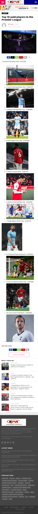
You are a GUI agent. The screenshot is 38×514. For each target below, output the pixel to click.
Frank (11, 24)
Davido (27, 492)
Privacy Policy (20, 509)
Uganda (12, 478)
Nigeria (18, 478)
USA (27, 496)
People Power (22, 480)
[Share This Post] (13, 57)
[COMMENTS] (29, 57)
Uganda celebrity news (9, 483)
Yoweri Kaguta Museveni (9, 480)
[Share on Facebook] (9, 57)
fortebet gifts (26, 478)
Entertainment (14, 507)
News (32, 492)
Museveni (32, 496)
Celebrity (24, 507)
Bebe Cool (31, 485)
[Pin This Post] (21, 57)
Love (10, 499)
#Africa (27, 483)
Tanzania (20, 483)
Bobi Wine (5, 478)
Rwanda (21, 496)
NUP (12, 485)
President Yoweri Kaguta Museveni (12, 494)
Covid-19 (31, 480)
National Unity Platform (9, 496)
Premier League (6, 487)
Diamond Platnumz (8, 492)
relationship (19, 492)
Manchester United (20, 485)
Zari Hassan (5, 485)
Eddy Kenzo (5, 489)
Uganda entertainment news (21, 487)
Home (6, 507)
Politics (31, 507)
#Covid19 (4, 499)
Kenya (24, 489)
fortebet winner (16, 489)
